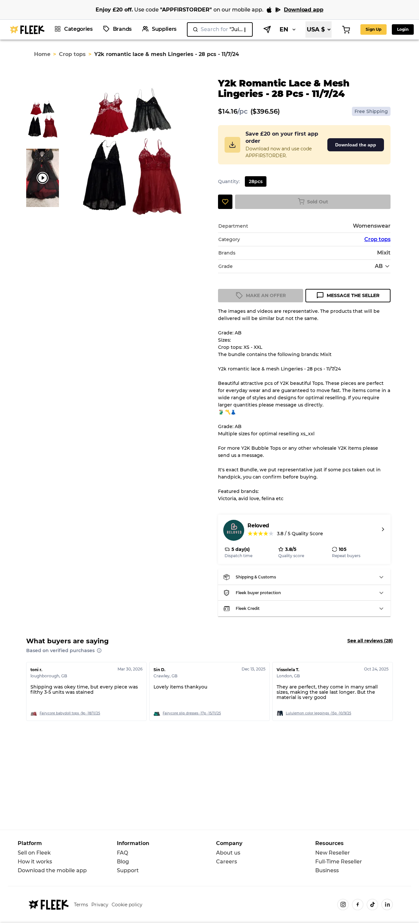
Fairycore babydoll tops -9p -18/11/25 (70, 713)
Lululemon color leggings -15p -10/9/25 (318, 713)
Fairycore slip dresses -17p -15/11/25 (192, 713)
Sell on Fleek (34, 853)
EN (284, 29)
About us (228, 853)
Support (128, 870)
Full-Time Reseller (338, 861)
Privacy (99, 905)
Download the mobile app (52, 870)
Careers (226, 861)
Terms (81, 905)
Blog (123, 861)
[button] (304, 577)
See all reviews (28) (370, 641)
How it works (35, 861)
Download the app (355, 144)
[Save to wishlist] (225, 202)
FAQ (122, 853)
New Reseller (332, 853)
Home (42, 54)
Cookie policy (127, 905)
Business (327, 870)
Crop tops (72, 54)
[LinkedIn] (387, 904)
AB (379, 266)
